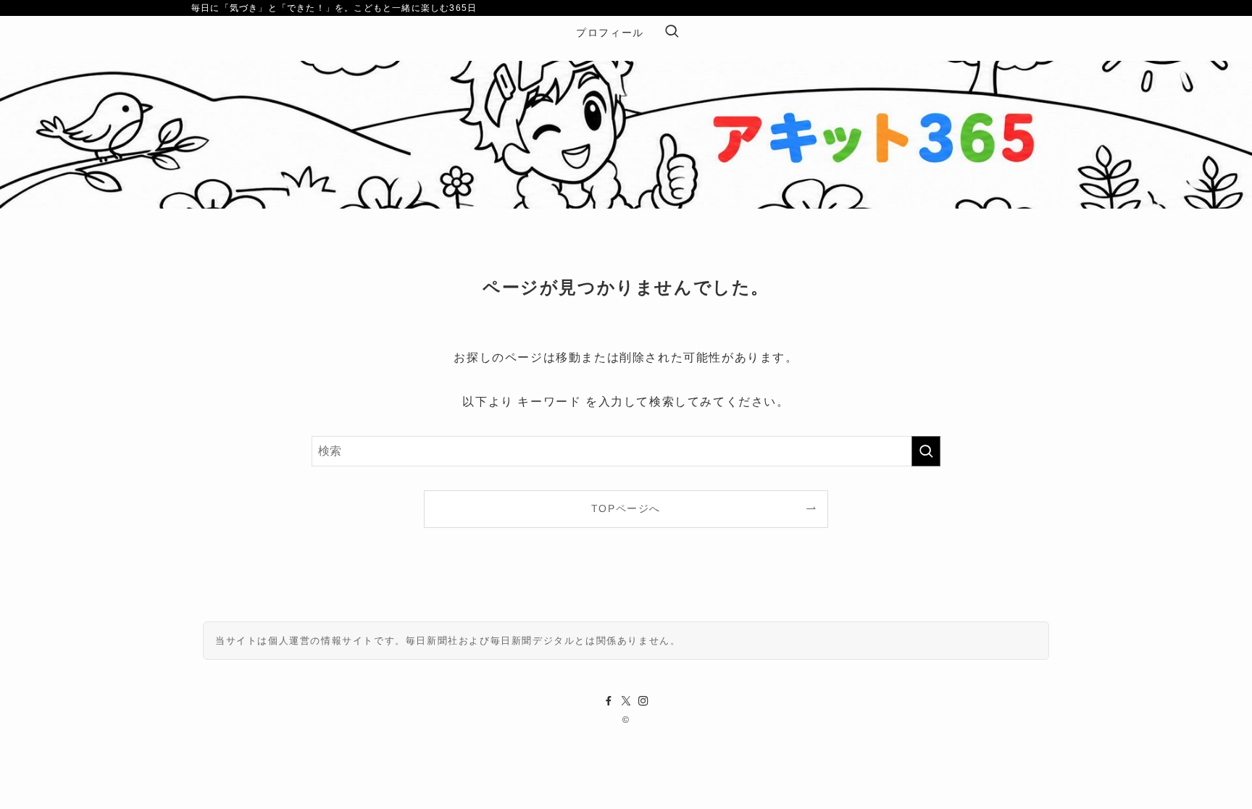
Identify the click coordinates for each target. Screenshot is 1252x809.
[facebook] (608, 701)
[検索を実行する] (925, 451)
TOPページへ (626, 508)
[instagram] (643, 701)
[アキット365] (626, 104)
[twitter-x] (626, 701)
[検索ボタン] (672, 32)
